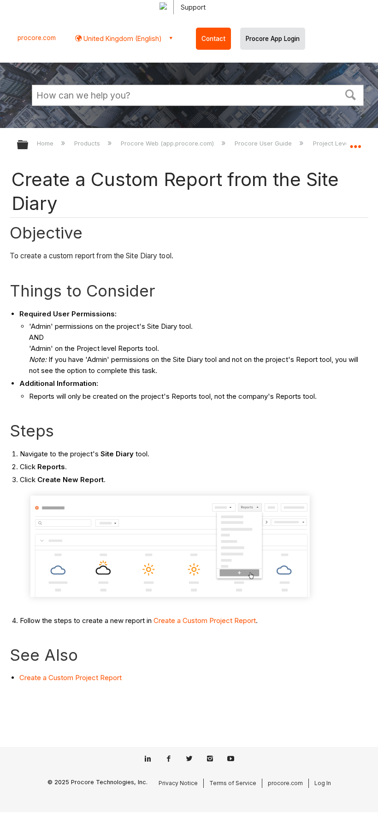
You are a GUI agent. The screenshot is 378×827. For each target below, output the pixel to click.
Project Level (332, 143)
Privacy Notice (178, 783)
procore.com (37, 37)
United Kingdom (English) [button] (122, 38)
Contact (213, 38)
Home (46, 143)
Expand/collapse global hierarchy (28, 145)
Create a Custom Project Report (205, 620)
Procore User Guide (264, 143)
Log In (322, 783)
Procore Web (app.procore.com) (168, 143)
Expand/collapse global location (355, 141)
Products (88, 143)
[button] (351, 94)
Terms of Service (232, 783)
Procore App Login (273, 38)
